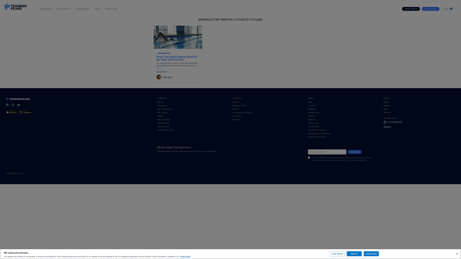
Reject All (354, 254)
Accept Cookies (371, 254)
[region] (230, 254)
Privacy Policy (185, 256)
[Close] (457, 253)
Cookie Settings (337, 254)
